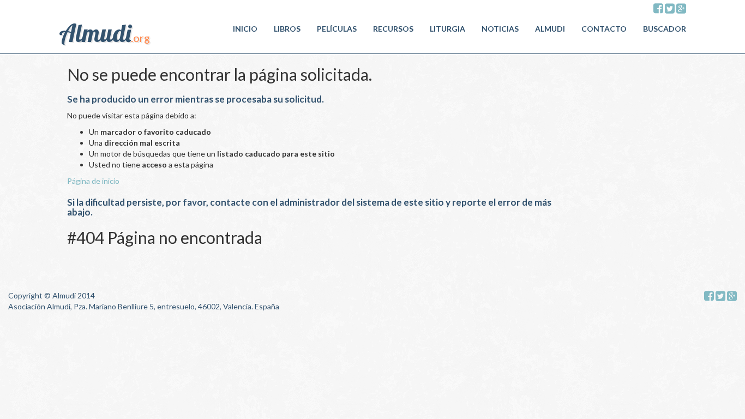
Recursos (393, 28)
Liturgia (447, 28)
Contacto (604, 28)
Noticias (500, 28)
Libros (287, 28)
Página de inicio (93, 180)
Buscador (664, 28)
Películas (337, 28)
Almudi (550, 28)
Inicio (245, 28)
